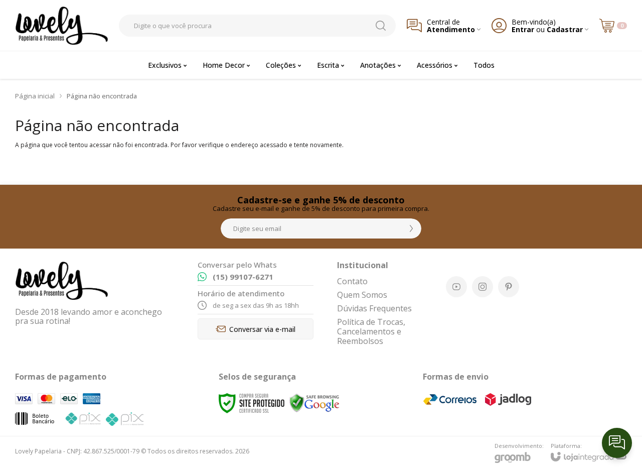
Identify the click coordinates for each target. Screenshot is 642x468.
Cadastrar (565, 29)
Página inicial (35, 95)
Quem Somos (362, 294)
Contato (352, 281)
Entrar (523, 29)
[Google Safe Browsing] (314, 402)
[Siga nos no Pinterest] (508, 286)
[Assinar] (411, 228)
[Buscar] (380, 26)
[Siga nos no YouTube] (456, 286)
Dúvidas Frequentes (374, 308)
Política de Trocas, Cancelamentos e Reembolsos (371, 331)
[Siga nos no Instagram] (482, 286)
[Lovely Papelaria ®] (61, 25)
